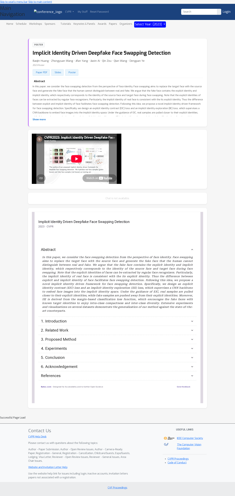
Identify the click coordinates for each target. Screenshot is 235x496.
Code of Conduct (177, 462)
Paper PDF (41, 72)
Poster (72, 72)
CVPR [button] (68, 11)
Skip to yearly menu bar (14, 2)
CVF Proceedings (117, 487)
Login (227, 12)
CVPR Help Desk (37, 436)
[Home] (48, 12)
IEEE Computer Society (190, 438)
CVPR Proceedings (178, 458)
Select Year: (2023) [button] (149, 24)
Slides (58, 72)
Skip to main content (40, 2)
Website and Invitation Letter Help (47, 467)
